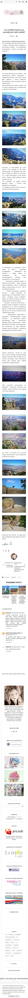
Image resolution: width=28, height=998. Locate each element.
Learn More (11, 996)
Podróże (13, 577)
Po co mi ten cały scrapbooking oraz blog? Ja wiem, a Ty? (14, 793)
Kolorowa (14, 766)
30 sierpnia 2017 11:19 (14, 633)
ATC (6, 934)
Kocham (7, 577)
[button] (14, 22)
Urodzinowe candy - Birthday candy (14, 779)
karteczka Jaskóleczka (13, 633)
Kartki (7, 942)
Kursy (12, 942)
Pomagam (8, 947)
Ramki (13, 950)
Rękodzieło (9, 953)
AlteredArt (18, 934)
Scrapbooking (17, 953)
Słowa (7, 955)
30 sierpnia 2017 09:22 (18, 613)
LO (16, 942)
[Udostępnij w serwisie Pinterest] (8, 551)
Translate (19, 819)
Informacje (16, 939)
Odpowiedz (8, 628)
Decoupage (8, 939)
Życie (12, 955)
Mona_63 (8, 613)
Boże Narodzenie (10, 937)
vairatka (8, 647)
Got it (17, 996)
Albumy (11, 934)
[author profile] (14, 557)
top (19, 577)
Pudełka (8, 950)
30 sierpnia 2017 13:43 (18, 647)
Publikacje (15, 947)
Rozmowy (19, 950)
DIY (17, 937)
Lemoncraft (9, 945)
